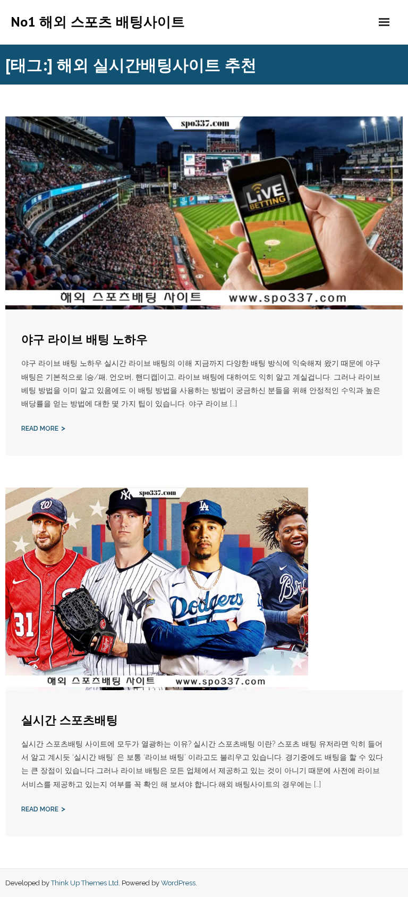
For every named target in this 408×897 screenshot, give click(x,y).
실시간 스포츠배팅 (69, 719)
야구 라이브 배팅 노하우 (84, 339)
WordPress (178, 883)
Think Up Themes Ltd (84, 883)
